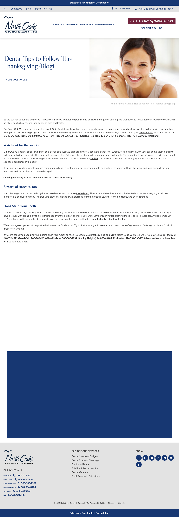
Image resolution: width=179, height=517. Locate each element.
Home (113, 103)
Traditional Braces (81, 464)
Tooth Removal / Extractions (86, 476)
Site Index (121, 503)
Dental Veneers (80, 472)
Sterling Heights (9, 484)
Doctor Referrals (43, 9)
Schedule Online (151, 28)
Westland (7, 491)
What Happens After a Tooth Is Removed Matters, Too (31, 328)
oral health (116, 155)
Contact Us (16, 9)
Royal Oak (7, 476)
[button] (139, 458)
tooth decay (82, 193)
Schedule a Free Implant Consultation (89, 2)
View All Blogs (89, 348)
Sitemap (111, 503)
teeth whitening (117, 219)
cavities (94, 158)
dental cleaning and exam (102, 235)
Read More (12, 335)
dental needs (146, 132)
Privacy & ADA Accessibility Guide (91, 503)
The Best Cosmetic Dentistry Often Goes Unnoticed (89, 328)
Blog (28, 9)
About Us (57, 24)
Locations (70, 24)
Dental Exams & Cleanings (85, 460)
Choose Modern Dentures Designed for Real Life (147, 328)
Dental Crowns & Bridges (85, 456)
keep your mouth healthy (122, 129)
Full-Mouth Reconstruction (85, 468)
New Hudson (8, 480)
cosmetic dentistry (99, 219)
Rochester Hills (9, 487)
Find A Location (122, 8)
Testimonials (85, 24)
